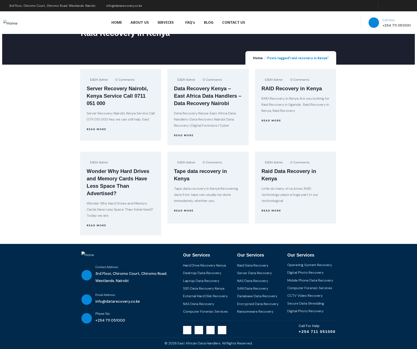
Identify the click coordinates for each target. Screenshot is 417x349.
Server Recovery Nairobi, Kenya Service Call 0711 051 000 (117, 96)
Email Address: (105, 295)
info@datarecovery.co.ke (117, 301)
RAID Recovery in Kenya (291, 88)
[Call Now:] (374, 22)
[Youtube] (410, 5)
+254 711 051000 (317, 331)
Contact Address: (107, 267)
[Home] (10, 23)
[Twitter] (384, 5)
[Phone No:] (86, 318)
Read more (96, 129)
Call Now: (388, 20)
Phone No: (102, 313)
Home (258, 58)
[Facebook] (392, 5)
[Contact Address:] (86, 275)
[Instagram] (401, 5)
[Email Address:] (86, 299)
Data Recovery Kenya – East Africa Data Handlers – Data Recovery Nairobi (207, 96)
